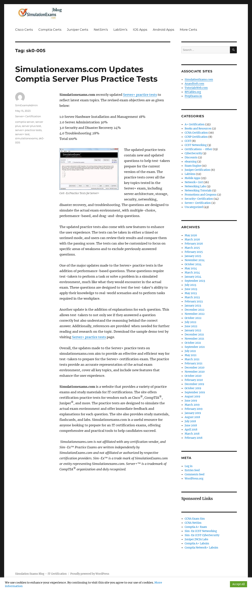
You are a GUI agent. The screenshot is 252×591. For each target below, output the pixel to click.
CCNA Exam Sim (195, 518)
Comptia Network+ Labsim (201, 547)
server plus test (31, 125)
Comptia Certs (49, 29)
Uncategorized (194, 207)
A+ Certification (195, 124)
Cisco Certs (24, 29)
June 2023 (191, 289)
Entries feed (192, 470)
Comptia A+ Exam (196, 527)
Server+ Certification (28, 116)
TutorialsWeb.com (196, 88)
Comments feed (194, 474)
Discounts (191, 157)
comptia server (24, 121)
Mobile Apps (192, 178)
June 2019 (191, 400)
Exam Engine (193, 165)
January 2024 (193, 276)
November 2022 (195, 314)
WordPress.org (194, 478)
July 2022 (190, 322)
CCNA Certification (196, 132)
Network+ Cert (194, 182)
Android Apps (163, 29)
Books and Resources (198, 128)
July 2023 (190, 285)
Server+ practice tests (140, 95)
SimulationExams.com (199, 79)
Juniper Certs (77, 29)
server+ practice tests (28, 130)
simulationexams (26, 138)
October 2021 (193, 342)
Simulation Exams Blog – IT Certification (41, 573)
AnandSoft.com (194, 83)
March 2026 (192, 239)
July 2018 (190, 421)
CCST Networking (196, 145)
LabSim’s (120, 29)
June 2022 (191, 326)
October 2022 (193, 318)
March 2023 (192, 297)
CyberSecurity (193, 153)
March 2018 (192, 433)
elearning (191, 161)
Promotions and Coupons (201, 194)
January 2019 (193, 413)
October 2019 (193, 388)
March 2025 (192, 247)
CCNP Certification (196, 137)
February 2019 (194, 409)
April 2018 (191, 429)
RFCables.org (193, 92)
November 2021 (194, 338)
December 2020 (194, 367)
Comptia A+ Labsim (197, 543)
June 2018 (191, 425)
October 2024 (193, 264)
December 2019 (194, 384)
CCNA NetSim (193, 523)
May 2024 (191, 268)
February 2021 (193, 363)
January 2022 (193, 330)
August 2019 (192, 396)
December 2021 (194, 334)
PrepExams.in (193, 96)
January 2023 (193, 305)
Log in (189, 466)
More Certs (188, 29)
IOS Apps (140, 29)
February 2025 (194, 252)
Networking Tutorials (198, 190)
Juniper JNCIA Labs (196, 539)
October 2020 (193, 376)
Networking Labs (195, 186)
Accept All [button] (238, 584)
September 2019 (195, 392)
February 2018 (193, 438)
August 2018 (192, 417)
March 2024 (192, 272)
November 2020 (195, 371)
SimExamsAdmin (26, 105)
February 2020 (194, 380)
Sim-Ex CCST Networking (201, 531)
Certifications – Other (198, 149)
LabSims (190, 174)
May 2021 (190, 355)
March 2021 (192, 359)
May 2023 (191, 293)
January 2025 (193, 256)
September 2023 (195, 281)
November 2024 (195, 260)
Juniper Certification (197, 170)
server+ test (22, 134)
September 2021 (195, 347)
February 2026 (194, 243)
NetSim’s (101, 29)
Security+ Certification (199, 198)
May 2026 (191, 235)
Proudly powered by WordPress (89, 573)
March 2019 (192, 404)
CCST (188, 141)
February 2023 (194, 301)
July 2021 (190, 351)
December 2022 (194, 309)
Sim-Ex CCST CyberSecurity (202, 535)
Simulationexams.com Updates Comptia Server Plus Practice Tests (86, 74)
